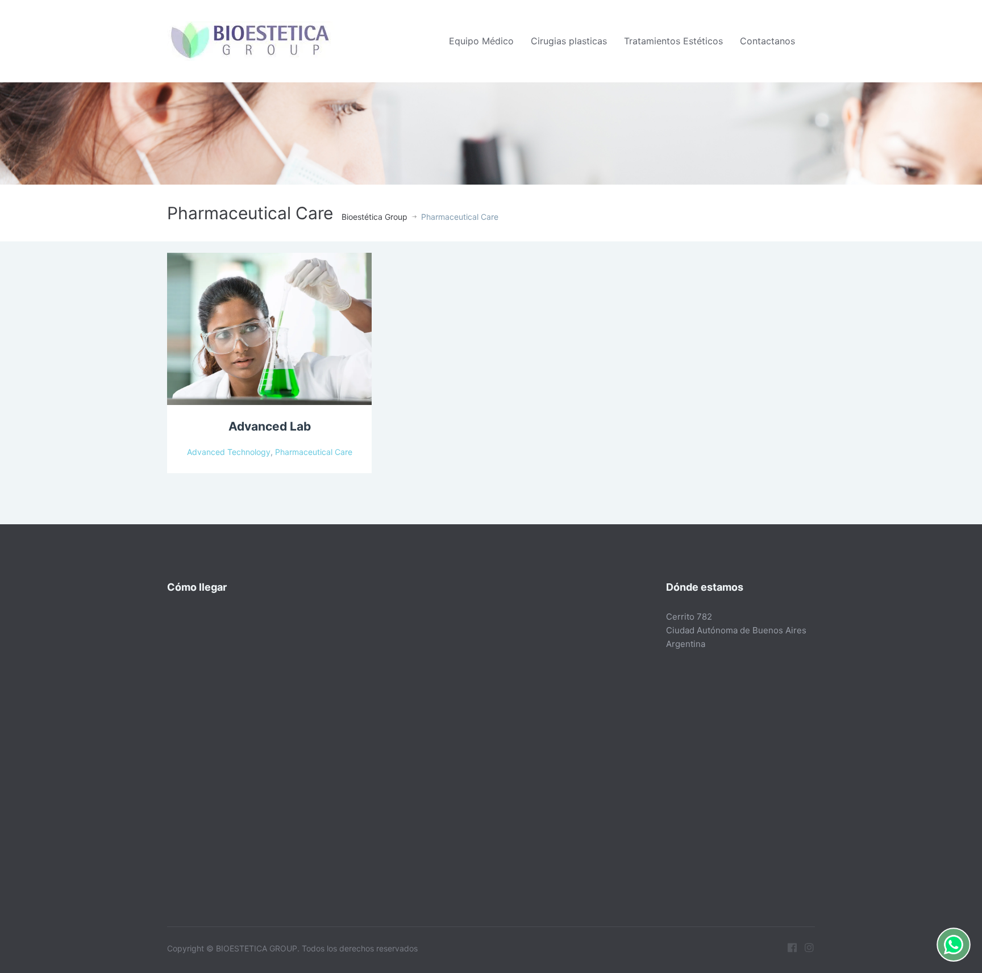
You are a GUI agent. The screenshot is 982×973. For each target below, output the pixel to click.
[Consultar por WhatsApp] (954, 945)
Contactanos (767, 41)
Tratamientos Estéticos (673, 41)
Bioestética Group (374, 217)
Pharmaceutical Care (313, 452)
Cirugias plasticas (569, 41)
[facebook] (792, 947)
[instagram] (809, 947)
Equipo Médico (481, 41)
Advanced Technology (229, 452)
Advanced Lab (269, 426)
